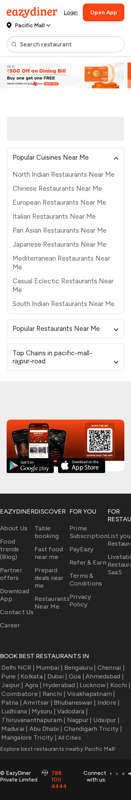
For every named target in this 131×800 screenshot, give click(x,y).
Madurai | (14, 729)
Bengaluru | (80, 667)
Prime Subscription (89, 532)
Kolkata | (33, 676)
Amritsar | (37, 702)
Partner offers (11, 574)
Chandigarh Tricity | (93, 729)
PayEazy (82, 549)
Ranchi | (54, 694)
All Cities (69, 737)
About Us (13, 528)
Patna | (11, 702)
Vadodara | (72, 711)
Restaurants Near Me (52, 602)
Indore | (108, 702)
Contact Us (17, 612)
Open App (103, 12)
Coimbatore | (21, 694)
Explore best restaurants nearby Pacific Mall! (58, 749)
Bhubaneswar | (75, 702)
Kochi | (120, 685)
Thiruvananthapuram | (33, 720)
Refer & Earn (88, 562)
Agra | (33, 685)
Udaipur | (106, 720)
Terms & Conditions (86, 579)
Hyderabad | (60, 685)
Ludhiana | (15, 711)
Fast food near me (49, 553)
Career (10, 625)
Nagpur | (79, 720)
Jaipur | (12, 685)
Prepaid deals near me (49, 577)
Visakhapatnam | (91, 694)
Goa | (76, 676)
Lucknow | (94, 685)
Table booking (47, 532)
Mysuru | (44, 711)
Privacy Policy (80, 600)
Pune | (10, 676)
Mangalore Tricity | (29, 737)
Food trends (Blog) (9, 549)
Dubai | (57, 676)
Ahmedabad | (105, 676)
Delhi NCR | (18, 667)
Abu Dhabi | (46, 729)
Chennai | (111, 667)
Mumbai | (49, 667)
